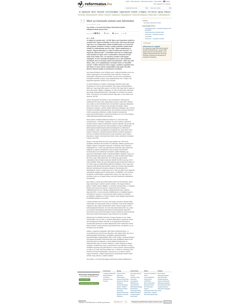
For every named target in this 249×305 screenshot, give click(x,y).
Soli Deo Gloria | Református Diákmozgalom (121, 275)
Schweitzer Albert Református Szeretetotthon (135, 279)
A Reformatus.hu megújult (151, 46)
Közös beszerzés (135, 1)
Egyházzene (116, 15)
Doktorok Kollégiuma (140, 15)
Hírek (93, 12)
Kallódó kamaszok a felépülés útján (154, 32)
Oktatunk (100, 12)
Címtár (127, 1)
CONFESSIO (147, 281)
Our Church (152, 12)
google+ (97, 33)
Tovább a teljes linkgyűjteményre (89, 283)
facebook (95, 33)
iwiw (93, 33)
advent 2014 (153, 23)
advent (159, 23)
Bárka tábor (153, 15)
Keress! (170, 8)
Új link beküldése (84, 279)
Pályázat (167, 12)
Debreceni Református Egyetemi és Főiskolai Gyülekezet (123, 281)
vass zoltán (146, 23)
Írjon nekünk (158, 1)
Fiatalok (134, 12)
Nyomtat (116, 33)
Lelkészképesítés (164, 15)
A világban (142, 12)
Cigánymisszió (125, 12)
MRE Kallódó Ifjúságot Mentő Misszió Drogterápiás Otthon (136, 288)
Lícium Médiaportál (149, 277)
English (168, 1)
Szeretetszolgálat (112, 12)
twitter (99, 33)
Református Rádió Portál (150, 290)
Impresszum (82, 301)
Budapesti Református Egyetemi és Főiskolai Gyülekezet (123, 294)
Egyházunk (86, 12)
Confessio (107, 15)
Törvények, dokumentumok (87, 15)
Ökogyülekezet (126, 15)
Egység (160, 12)
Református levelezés (147, 1)
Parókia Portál (148, 279)
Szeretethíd (106, 277)
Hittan (100, 15)
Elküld (107, 33)
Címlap (79, 11)
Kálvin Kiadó (133, 296)
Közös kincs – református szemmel (154, 34)
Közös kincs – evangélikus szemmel (154, 38)
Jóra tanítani (148, 36)
